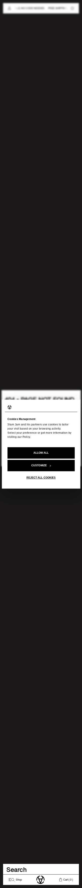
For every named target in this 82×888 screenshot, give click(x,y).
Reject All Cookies (41, 477)
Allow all (41, 452)
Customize (39, 465)
